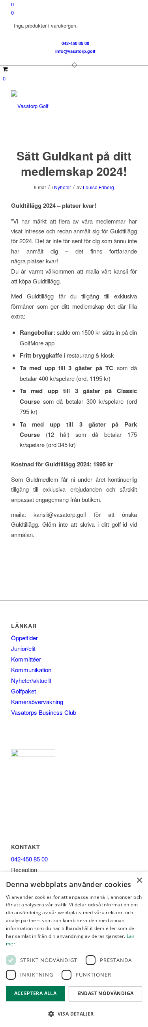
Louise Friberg (98, 187)
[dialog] (74, 949)
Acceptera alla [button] (35, 993)
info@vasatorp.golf (75, 51)
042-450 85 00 (75, 43)
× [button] (139, 880)
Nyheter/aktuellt (31, 680)
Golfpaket (23, 691)
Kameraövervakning (37, 701)
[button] (74, 1014)
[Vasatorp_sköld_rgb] (61, 106)
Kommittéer (26, 659)
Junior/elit (23, 648)
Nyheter (62, 187)
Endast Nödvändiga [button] (105, 993)
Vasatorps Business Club (43, 712)
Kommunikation (31, 669)
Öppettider (24, 638)
